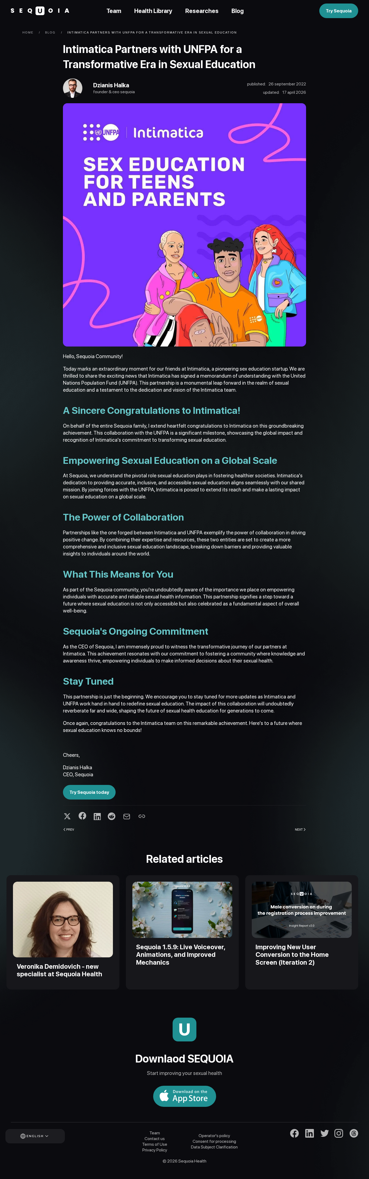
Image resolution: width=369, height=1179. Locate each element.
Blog (238, 10)
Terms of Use (154, 1144)
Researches (202, 10)
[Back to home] (40, 11)
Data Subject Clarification (214, 1147)
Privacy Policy (154, 1150)
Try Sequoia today (89, 792)
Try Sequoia (339, 11)
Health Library (153, 10)
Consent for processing (214, 1141)
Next (299, 829)
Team (113, 10)
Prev (70, 829)
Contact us (155, 1138)
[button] (42, 1136)
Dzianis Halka (111, 85)
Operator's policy (214, 1135)
